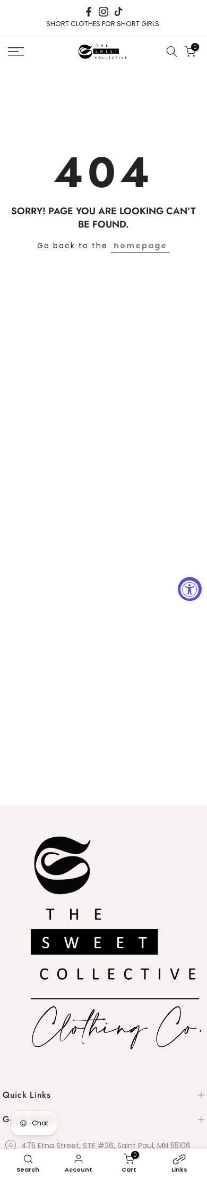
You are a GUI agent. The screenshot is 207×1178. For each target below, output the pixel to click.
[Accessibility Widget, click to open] (190, 589)
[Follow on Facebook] (88, 11)
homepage (140, 245)
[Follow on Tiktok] (118, 11)
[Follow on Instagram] (103, 11)
